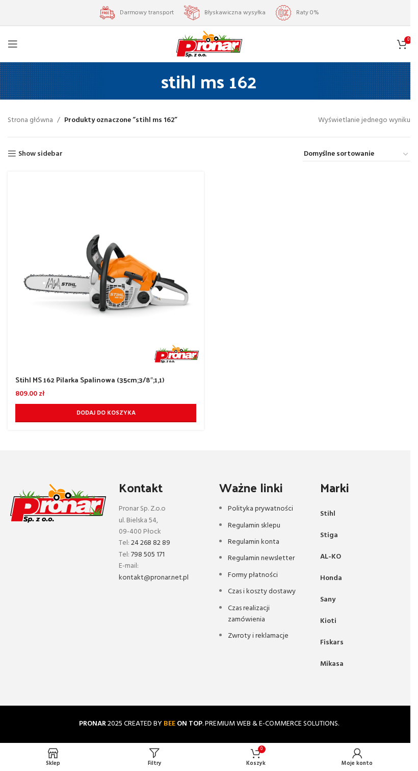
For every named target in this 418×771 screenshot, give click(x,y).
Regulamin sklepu (254, 526)
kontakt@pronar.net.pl (154, 578)
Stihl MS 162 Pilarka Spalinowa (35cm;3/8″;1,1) (89, 379)
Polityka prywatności (260, 509)
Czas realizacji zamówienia (249, 614)
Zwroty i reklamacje (258, 636)
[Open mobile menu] (13, 44)
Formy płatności (253, 575)
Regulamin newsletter (261, 558)
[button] (105, 413)
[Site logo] (209, 44)
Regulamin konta (253, 542)
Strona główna (30, 120)
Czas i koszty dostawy (262, 591)
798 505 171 (148, 555)
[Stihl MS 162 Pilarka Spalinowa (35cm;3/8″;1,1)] (106, 270)
